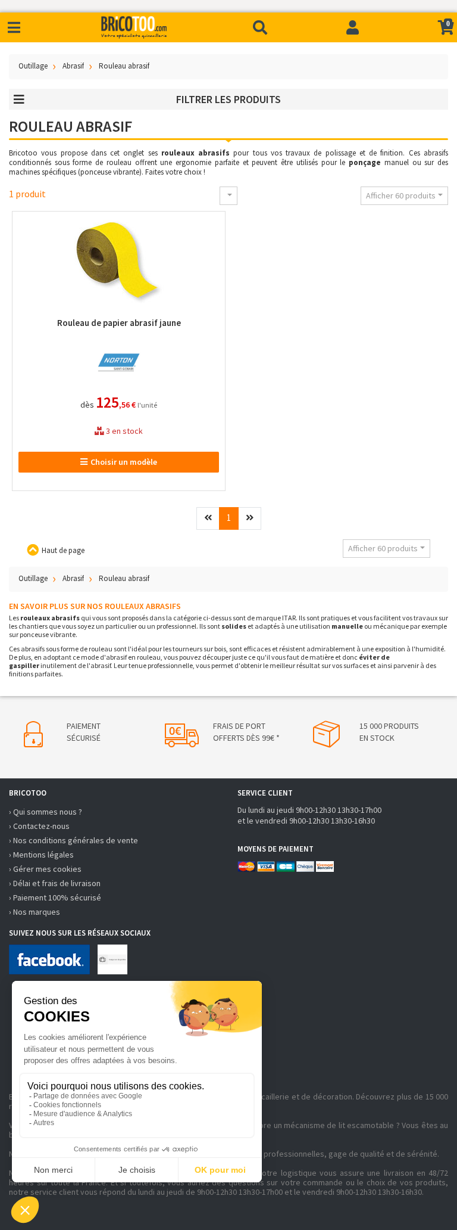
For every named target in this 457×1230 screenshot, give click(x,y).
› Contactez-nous (39, 826)
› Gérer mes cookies (45, 869)
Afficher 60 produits (401, 195)
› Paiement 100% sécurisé (55, 897)
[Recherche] (260, 27)
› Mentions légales (41, 854)
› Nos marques (34, 911)
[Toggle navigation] (14, 27)
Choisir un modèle (123, 461)
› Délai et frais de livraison (55, 883)
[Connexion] (352, 27)
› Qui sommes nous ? (45, 811)
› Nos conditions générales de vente (73, 840)
